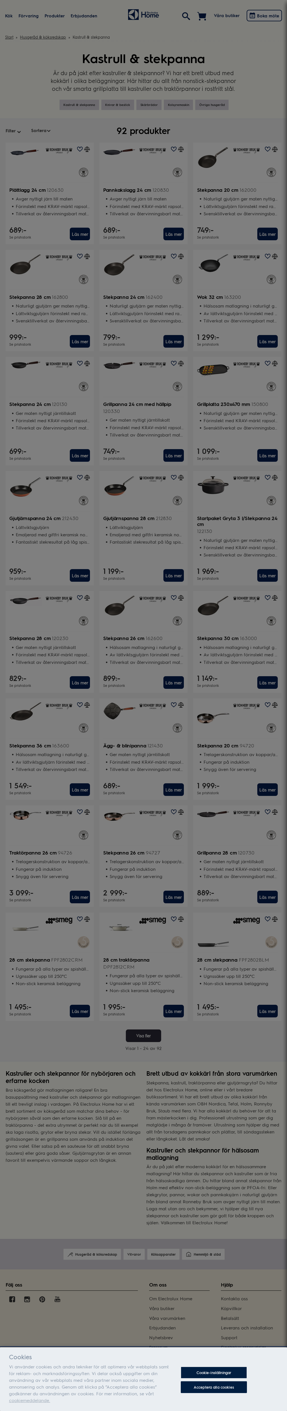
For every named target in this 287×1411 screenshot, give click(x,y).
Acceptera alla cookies (214, 1387)
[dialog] (143, 1379)
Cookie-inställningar (214, 1372)
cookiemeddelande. (29, 1400)
